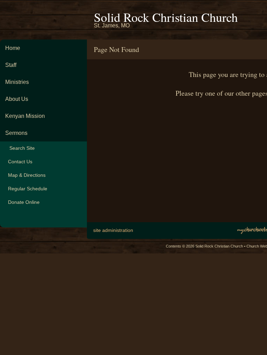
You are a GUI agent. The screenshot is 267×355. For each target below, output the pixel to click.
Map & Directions (25, 175)
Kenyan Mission (25, 116)
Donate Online (22, 202)
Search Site (20, 148)
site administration (113, 230)
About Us (16, 99)
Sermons (16, 133)
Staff (10, 65)
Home (12, 48)
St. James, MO (112, 25)
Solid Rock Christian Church (166, 17)
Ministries (17, 82)
